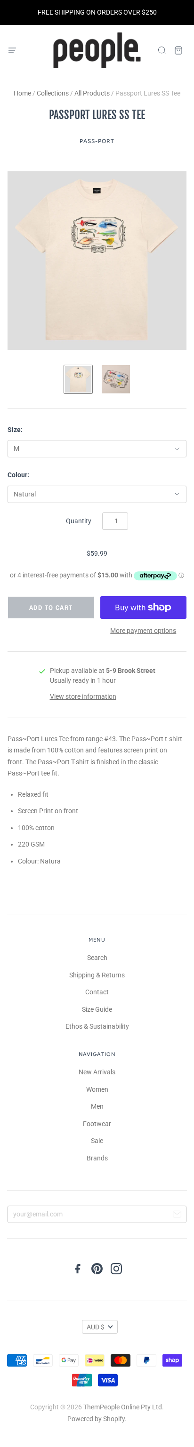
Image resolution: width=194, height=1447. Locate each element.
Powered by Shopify (96, 1419)
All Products (92, 93)
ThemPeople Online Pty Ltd (122, 1407)
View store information (83, 696)
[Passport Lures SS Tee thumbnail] (78, 379)
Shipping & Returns (97, 975)
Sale (97, 1140)
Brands (97, 1158)
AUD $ (96, 1327)
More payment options (143, 630)
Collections (53, 93)
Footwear (97, 1123)
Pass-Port (97, 141)
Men (97, 1106)
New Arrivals (97, 1072)
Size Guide (97, 1009)
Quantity (78, 521)
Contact (97, 992)
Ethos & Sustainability (97, 1026)
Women (97, 1089)
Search (97, 957)
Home (22, 93)
